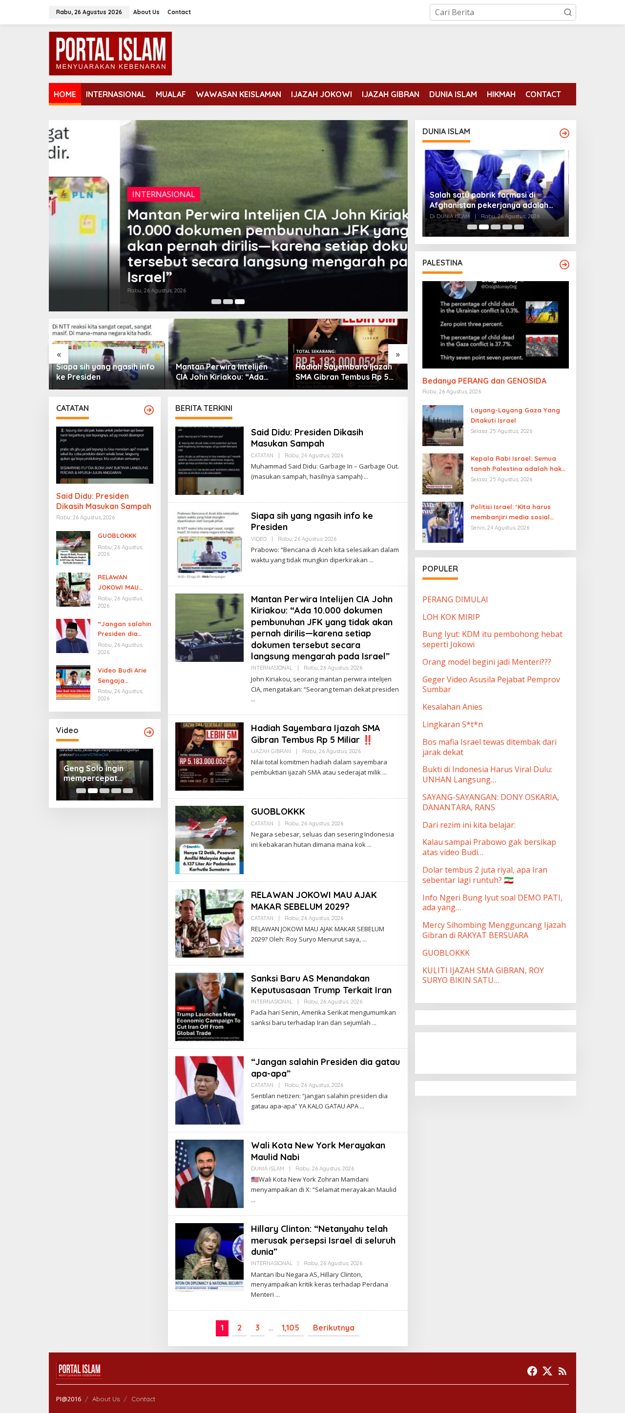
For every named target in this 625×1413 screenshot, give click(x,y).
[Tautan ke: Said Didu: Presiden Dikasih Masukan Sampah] (104, 455)
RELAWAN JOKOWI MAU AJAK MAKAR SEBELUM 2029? (122, 583)
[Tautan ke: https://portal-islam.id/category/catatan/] (149, 410)
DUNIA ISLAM (267, 1168)
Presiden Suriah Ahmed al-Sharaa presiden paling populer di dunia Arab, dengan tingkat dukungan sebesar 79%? (493, 200)
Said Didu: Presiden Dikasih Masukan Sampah (103, 501)
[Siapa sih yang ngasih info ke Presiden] (371, 560)
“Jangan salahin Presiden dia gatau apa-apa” (125, 629)
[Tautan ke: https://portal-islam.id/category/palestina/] (564, 264)
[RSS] (562, 1371)
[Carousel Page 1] (216, 301)
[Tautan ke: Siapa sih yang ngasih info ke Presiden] (209, 543)
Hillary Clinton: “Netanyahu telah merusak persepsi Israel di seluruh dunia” (323, 1240)
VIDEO (259, 538)
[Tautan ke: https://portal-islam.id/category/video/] (149, 732)
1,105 (290, 1327)
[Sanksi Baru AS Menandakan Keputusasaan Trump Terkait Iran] (374, 1023)
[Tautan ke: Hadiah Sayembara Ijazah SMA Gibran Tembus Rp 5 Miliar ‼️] (228, 354)
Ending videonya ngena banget (94, 773)
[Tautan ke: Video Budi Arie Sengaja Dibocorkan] (73, 681)
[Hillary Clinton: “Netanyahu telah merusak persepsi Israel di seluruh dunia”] (277, 1294)
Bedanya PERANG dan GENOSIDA (484, 381)
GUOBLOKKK (319, 377)
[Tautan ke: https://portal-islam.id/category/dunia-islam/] (564, 133)
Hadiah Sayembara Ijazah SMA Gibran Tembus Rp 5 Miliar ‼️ (224, 372)
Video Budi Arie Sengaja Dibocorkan (122, 676)
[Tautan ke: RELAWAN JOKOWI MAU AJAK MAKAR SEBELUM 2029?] (73, 588)
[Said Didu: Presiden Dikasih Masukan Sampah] (366, 476)
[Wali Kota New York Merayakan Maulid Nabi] (253, 1200)
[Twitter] (547, 1371)
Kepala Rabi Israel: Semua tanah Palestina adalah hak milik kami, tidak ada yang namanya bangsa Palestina (516, 464)
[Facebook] (532, 1371)
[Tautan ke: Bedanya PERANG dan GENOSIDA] (495, 324)
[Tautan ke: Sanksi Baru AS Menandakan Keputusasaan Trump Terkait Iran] (209, 1006)
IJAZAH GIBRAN (271, 751)
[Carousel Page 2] (228, 301)
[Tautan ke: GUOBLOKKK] (348, 354)
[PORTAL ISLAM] (110, 52)
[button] (568, 12)
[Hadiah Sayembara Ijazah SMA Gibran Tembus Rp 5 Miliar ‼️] (384, 772)
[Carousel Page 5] (128, 790)
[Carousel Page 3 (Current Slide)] (240, 301)
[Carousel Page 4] (116, 790)
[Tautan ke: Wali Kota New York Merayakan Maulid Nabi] (209, 1172)
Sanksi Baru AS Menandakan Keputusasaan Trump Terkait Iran (321, 984)
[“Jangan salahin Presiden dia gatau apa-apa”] (362, 1106)
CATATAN (262, 455)
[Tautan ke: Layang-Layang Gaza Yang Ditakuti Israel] (442, 424)
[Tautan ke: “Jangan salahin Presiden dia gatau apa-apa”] (73, 635)
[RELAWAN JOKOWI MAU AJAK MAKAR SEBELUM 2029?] (364, 939)
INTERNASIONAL (92, 194)
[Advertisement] (500, 1052)
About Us (106, 1399)
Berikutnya (333, 1327)
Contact (143, 1399)
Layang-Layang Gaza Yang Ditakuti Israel (515, 415)
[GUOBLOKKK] (369, 844)
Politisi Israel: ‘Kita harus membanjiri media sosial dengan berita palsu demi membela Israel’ (513, 512)
